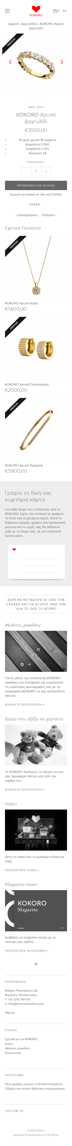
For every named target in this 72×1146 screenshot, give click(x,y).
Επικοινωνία (13, 1052)
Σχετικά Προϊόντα (23, 228)
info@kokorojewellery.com (26, 1003)
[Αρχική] (36, 11)
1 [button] (30, 98)
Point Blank (52, 1135)
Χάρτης (10, 1012)
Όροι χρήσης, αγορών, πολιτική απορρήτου (33, 1084)
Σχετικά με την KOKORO (21, 1039)
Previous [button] (12, 61)
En (65, 11)
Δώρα (9, 1043)
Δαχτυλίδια (29, 24)
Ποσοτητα (36, 162)
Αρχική (13, 24)
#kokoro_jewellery (17, 1048)
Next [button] (62, 61)
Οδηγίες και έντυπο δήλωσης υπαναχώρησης (35, 1088)
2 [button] (36, 98)
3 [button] (41, 98)
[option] (36, 64)
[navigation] (8, 11)
